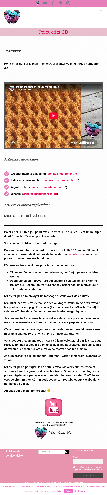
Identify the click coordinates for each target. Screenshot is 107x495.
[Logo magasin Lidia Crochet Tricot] (53, 420)
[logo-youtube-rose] (53, 399)
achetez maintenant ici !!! (64, 173)
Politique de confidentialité (14, 453)
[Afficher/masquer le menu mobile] (101, 11)
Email (75, 457)
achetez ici (76, 254)
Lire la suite (79, 491)
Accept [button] (69, 491)
